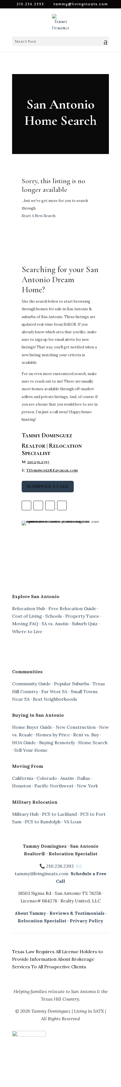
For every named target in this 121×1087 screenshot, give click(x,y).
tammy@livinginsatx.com (41, 873)
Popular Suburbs (71, 683)
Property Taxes (82, 616)
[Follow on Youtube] (38, 505)
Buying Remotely (57, 742)
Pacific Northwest (53, 786)
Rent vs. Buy (86, 734)
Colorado (47, 778)
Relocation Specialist (42, 920)
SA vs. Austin (55, 623)
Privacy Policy (86, 920)
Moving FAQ (25, 623)
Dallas (83, 778)
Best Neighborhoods (55, 699)
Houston (21, 786)
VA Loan (72, 821)
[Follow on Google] (62, 505)
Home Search (92, 742)
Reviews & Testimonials (77, 913)
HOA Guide (24, 742)
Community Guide (31, 683)
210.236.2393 (38, 461)
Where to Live (27, 631)
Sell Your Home (31, 750)
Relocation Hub (28, 608)
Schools (53, 616)
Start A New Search (38, 215)
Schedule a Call (48, 486)
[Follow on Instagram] (26, 505)
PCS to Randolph (42, 821)
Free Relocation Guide (72, 608)
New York (87, 786)
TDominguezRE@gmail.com (52, 470)
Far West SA (54, 691)
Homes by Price (53, 734)
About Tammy (30, 913)
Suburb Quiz (85, 623)
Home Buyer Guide (32, 727)
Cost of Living (27, 616)
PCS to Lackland (59, 814)
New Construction (76, 727)
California (22, 778)
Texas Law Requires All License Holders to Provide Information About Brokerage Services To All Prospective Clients (57, 959)
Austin (67, 778)
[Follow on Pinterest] (50, 505)
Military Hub (25, 814)
